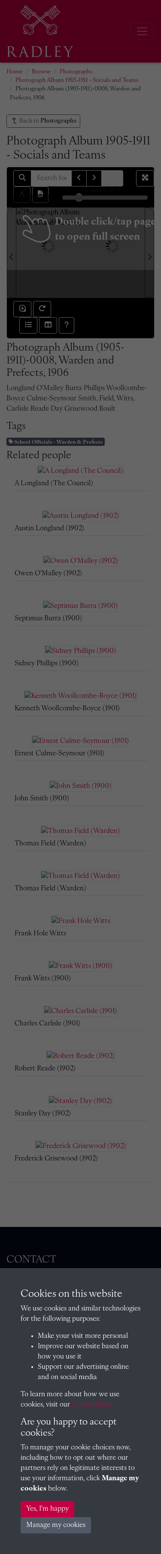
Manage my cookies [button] (55, 1525)
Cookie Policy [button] (92, 1404)
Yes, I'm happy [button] (47, 1509)
